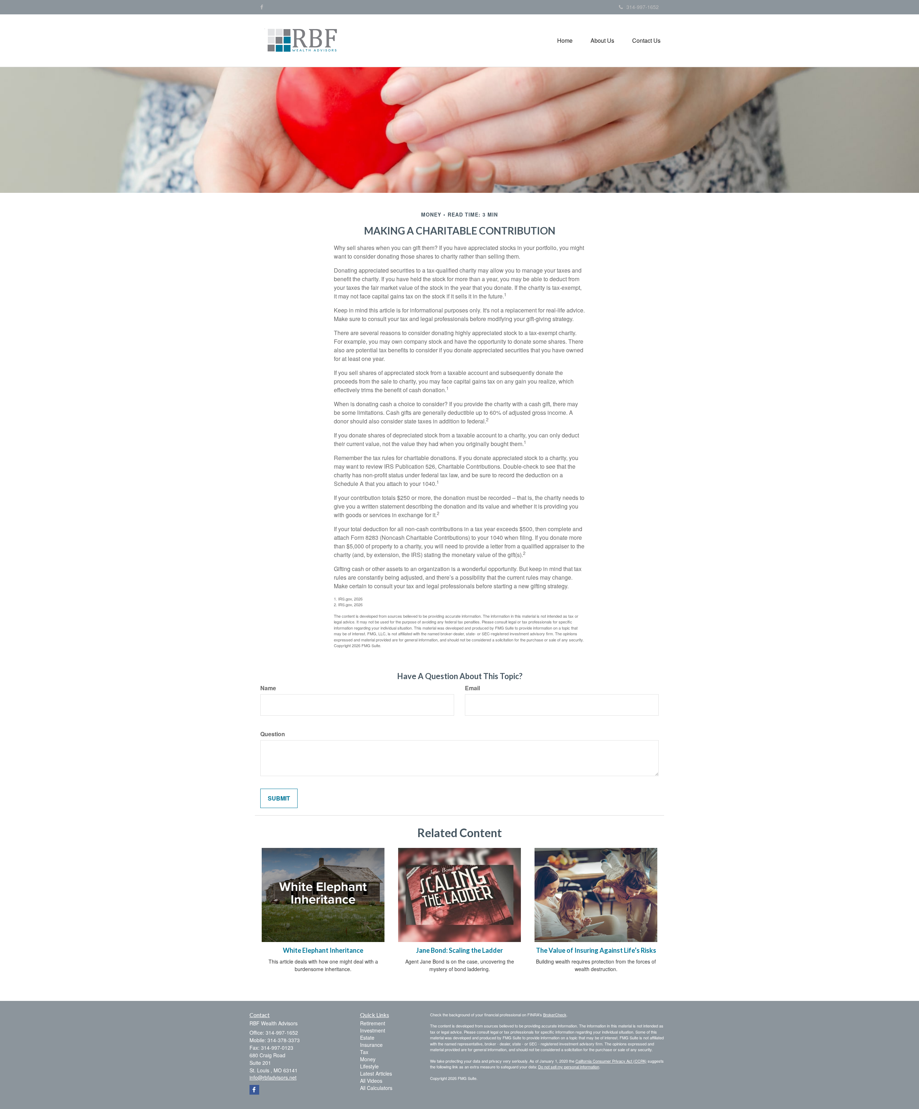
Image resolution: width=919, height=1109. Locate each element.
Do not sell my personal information (568, 1066)
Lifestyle (369, 1066)
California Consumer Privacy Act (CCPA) (611, 1061)
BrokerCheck (554, 1014)
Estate (367, 1037)
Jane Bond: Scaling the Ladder (459, 950)
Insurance (371, 1044)
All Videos (371, 1080)
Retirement (372, 1023)
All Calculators (376, 1087)
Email (472, 688)
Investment (372, 1030)
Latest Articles (376, 1073)
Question (272, 734)
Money (367, 1059)
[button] (602, 40)
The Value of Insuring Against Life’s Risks (596, 950)
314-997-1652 (642, 6)
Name (268, 688)
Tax (364, 1051)
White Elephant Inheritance (323, 950)
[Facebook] (261, 6)
